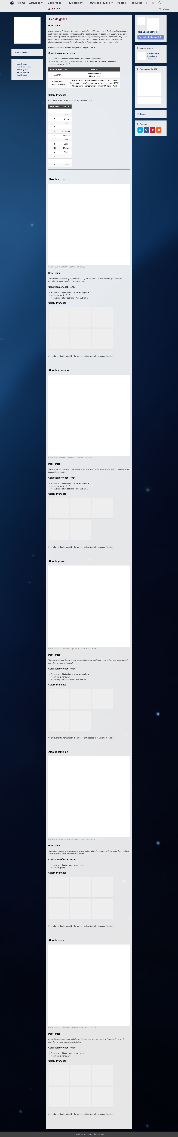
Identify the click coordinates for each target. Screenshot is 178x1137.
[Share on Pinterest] (152, 130)
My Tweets (141, 114)
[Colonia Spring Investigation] (141, 56)
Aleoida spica (22, 75)
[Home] (160, 9)
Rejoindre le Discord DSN (150, 37)
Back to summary (21, 53)
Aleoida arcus (22, 64)
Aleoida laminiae (23, 72)
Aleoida (166, 9)
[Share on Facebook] (146, 130)
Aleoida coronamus (24, 67)
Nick (102, 1134)
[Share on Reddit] (158, 130)
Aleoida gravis (22, 70)
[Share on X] (140, 130)
